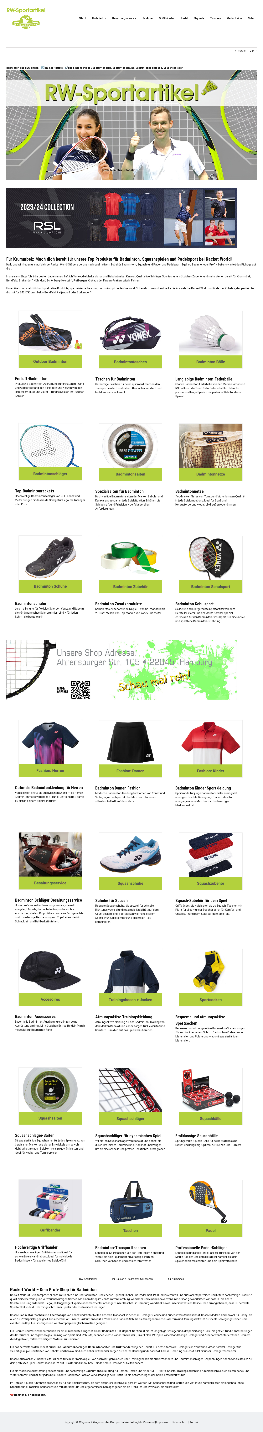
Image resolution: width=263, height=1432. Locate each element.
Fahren (135, 280)
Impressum (163, 1422)
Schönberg (53, 280)
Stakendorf (26, 280)
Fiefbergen (80, 280)
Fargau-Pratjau (112, 280)
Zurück (242, 50)
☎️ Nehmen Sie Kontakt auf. (28, 1394)
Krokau (92, 280)
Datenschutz (180, 1422)
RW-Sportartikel (88, 1278)
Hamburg (124, 1299)
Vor (252, 50)
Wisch (126, 280)
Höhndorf (39, 280)
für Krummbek (176, 1278)
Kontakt (194, 1422)
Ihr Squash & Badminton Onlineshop (132, 1278)
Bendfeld (12, 280)
